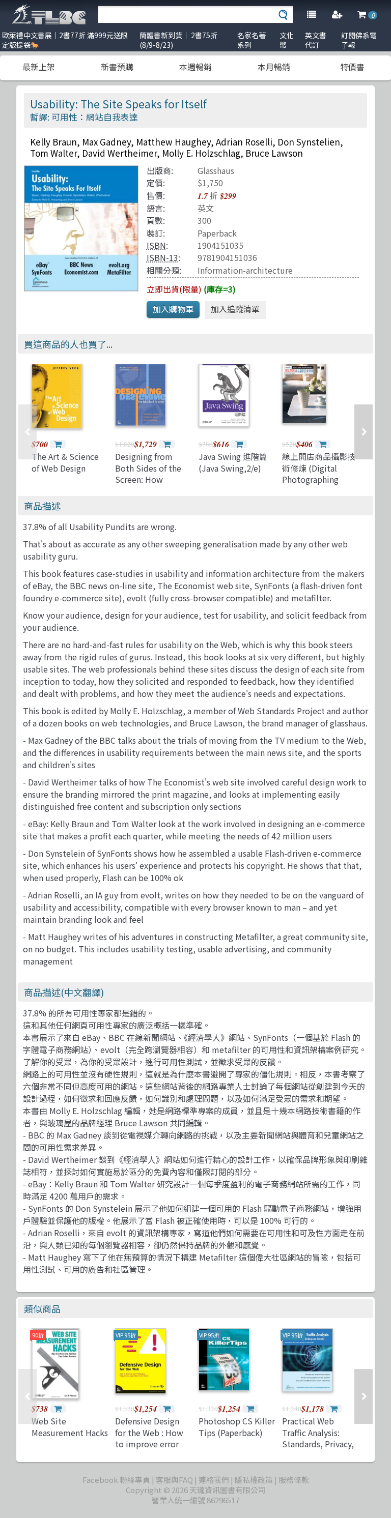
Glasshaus (216, 170)
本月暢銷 (274, 67)
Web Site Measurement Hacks (70, 1426)
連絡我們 (214, 1479)
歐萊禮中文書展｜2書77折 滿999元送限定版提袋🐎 (65, 40)
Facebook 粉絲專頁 (116, 1479)
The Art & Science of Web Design (65, 462)
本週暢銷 (195, 67)
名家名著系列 (251, 40)
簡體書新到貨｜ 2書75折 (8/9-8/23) (178, 40)
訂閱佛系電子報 (359, 40)
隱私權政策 (254, 1479)
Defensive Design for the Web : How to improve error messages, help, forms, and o (149, 1444)
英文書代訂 (315, 40)
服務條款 (293, 1479)
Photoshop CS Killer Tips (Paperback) (237, 1426)
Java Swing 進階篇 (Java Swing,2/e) (233, 462)
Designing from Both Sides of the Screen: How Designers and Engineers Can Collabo (148, 484)
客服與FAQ (174, 1479)
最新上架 (38, 67)
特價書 (352, 67)
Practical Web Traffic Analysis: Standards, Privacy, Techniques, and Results (318, 1444)
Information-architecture (245, 270)
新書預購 (117, 67)
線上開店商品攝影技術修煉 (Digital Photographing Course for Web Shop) (318, 479)
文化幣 (287, 40)
